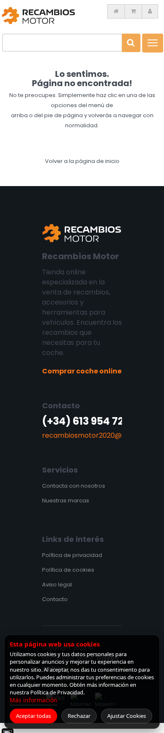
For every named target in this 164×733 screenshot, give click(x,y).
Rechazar (79, 716)
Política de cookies (68, 570)
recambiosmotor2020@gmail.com (99, 435)
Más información (33, 700)
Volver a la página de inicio (82, 161)
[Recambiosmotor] (39, 15)
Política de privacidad (72, 555)
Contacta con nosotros (73, 486)
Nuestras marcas (65, 500)
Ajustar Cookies (126, 716)
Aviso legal (57, 585)
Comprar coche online (82, 371)
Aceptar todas (33, 716)
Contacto (55, 599)
